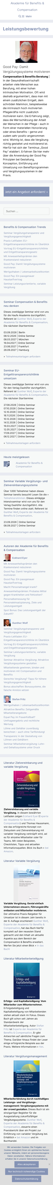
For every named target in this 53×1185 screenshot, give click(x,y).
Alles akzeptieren (27, 1164)
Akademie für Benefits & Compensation (27, 6)
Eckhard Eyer (30, 816)
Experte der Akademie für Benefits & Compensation (26, 820)
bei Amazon (23, 1137)
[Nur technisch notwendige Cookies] (49, 1164)
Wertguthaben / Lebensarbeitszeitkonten (26, 271)
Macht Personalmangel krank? (20, 586)
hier (41, 1046)
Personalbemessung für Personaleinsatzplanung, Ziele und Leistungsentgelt (23, 602)
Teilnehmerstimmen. (15, 498)
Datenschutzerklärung (26, 1178)
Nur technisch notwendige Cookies (26, 1171)
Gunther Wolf (24, 318)
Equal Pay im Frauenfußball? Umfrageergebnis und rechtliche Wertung (21, 721)
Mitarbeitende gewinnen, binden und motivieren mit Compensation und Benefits (24, 671)
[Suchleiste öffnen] (19, 16)
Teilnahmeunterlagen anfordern (23, 356)
